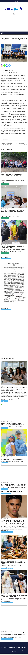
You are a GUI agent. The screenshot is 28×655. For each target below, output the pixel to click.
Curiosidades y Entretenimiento (6, 532)
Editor (10, 43)
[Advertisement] (14, 23)
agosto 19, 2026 (5, 482)
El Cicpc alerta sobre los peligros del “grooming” (6, 144)
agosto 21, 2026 (5, 421)
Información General (5, 139)
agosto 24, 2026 (5, 172)
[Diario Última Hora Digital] (2, 33)
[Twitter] (9, 65)
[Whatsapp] (4, 65)
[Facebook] (7, 65)
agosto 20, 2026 (5, 456)
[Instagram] (2, 65)
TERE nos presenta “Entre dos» (21, 144)
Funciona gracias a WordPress (7, 650)
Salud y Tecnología (4, 401)
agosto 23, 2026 (5, 208)
